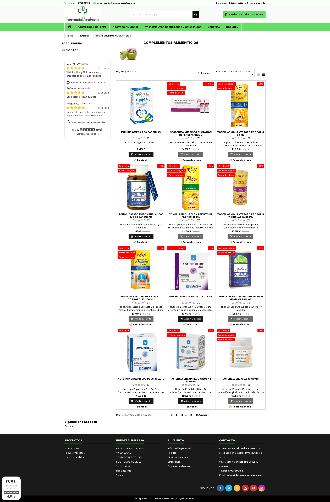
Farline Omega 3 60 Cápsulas (141, 132)
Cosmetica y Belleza (92, 27)
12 (191, 415)
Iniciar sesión (236, 3)
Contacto (227, 440)
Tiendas (120, 475)
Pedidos (172, 453)
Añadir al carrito (141, 154)
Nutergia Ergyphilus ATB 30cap (190, 296)
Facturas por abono (178, 457)
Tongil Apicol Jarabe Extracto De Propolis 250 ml (141, 298)
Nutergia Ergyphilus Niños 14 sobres (190, 380)
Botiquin (232, 27)
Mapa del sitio (123, 470)
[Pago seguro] (70, 49)
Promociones (71, 448)
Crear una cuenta (256, 3)
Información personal (179, 448)
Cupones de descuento (180, 466)
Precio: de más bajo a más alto (235, 73)
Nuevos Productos (74, 453)
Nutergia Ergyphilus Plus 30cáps (141, 378)
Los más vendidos (74, 457)
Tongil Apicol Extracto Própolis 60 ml (240, 133)
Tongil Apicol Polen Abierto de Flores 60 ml (191, 215)
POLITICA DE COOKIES (128, 462)
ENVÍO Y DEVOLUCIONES (129, 448)
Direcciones (174, 462)
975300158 (84, 3)
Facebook (69, 426)
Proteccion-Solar (126, 27)
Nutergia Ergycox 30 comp (240, 378)
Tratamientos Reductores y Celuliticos (173, 27)
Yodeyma (214, 27)
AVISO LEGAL (123, 453)
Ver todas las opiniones (88, 134)
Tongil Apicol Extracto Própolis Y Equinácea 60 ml (240, 215)
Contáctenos (123, 466)
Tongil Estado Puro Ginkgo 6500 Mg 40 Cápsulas (240, 298)
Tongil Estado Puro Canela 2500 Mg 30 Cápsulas (141, 215)
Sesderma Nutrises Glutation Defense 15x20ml (191, 133)
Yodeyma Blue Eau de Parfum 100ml (88, 82)
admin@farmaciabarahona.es (119, 3)
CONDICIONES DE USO (129, 457)
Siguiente (203, 415)
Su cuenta (176, 440)
